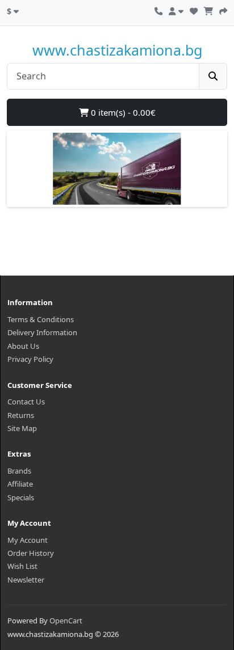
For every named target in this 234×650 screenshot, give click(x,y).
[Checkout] (223, 9)
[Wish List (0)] (194, 9)
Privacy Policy (30, 359)
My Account (27, 540)
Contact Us (26, 401)
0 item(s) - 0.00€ (122, 112)
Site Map (22, 428)
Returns (20, 415)
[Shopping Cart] (208, 9)
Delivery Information (42, 332)
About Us (23, 346)
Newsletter (25, 580)
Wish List (22, 566)
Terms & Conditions (40, 319)
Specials (20, 497)
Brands (19, 471)
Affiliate (20, 484)
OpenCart (65, 620)
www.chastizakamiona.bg (117, 50)
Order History (30, 553)
